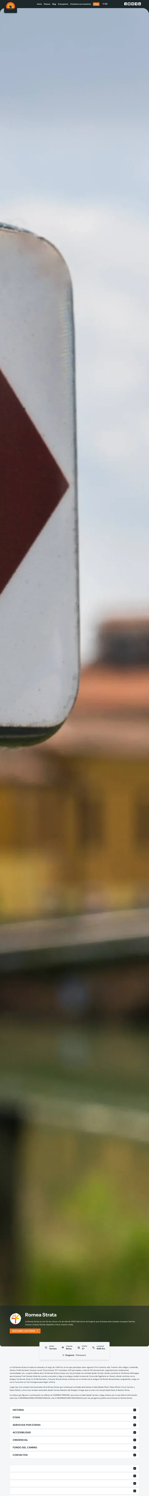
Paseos (47, 4)
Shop (96, 4)
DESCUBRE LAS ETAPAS (23, 1331)
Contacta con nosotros (80, 4)
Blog (54, 4)
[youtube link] (132, 4)
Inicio (39, 4)
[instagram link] (129, 4)
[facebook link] (125, 4)
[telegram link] (136, 4)
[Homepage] (10, 6)
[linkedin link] (139, 4)
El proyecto (63, 4)
